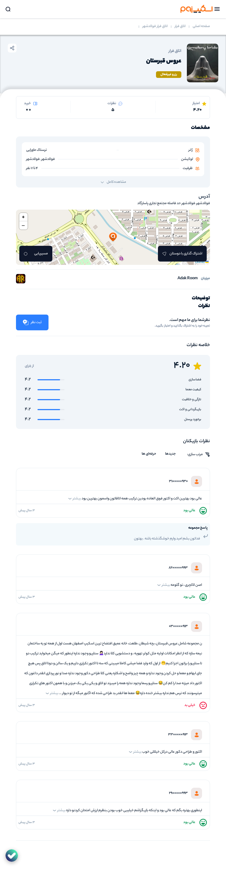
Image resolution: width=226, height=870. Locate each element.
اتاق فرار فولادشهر (155, 26)
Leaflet (200, 262)
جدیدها (170, 454)
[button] (113, 237)
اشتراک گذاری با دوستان (186, 254)
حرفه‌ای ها (149, 454)
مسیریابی (41, 254)
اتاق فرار (180, 26)
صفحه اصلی (201, 26)
